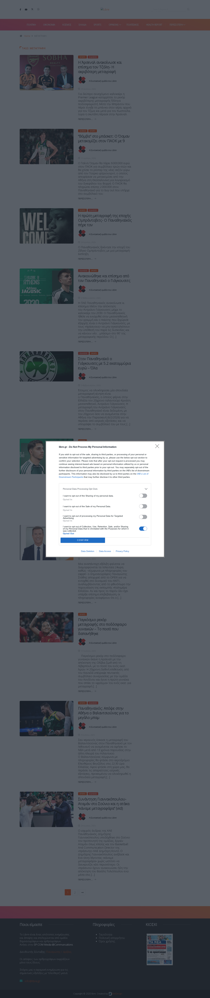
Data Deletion (87, 551)
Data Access (105, 551)
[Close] (158, 447)
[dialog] (105, 499)
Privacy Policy (122, 551)
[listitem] (105, 489)
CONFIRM (83, 540)
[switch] (143, 496)
